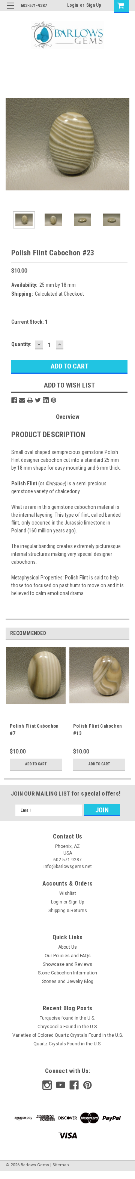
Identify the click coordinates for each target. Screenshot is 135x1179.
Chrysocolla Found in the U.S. (68, 1026)
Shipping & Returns (67, 910)
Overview (68, 416)
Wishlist (67, 893)
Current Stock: (29, 322)
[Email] (22, 400)
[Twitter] (38, 400)
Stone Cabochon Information (67, 973)
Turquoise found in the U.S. (67, 1018)
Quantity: (21, 344)
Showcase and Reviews (67, 964)
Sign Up (93, 5)
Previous (11, 144)
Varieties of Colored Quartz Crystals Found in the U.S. (67, 1035)
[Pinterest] (54, 400)
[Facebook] (14, 400)
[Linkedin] (46, 400)
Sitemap (60, 1165)
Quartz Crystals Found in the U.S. (67, 1043)
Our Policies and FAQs (68, 955)
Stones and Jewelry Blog (67, 981)
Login (72, 5)
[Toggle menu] (10, 10)
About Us (67, 947)
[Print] (30, 400)
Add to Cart (35, 764)
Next (123, 144)
